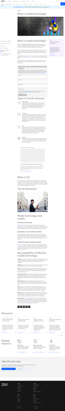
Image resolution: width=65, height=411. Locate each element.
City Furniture (19, 244)
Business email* (20, 84)
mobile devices (29, 57)
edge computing (30, 301)
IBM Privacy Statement (41, 72)
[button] (61, 1)
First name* (20, 75)
